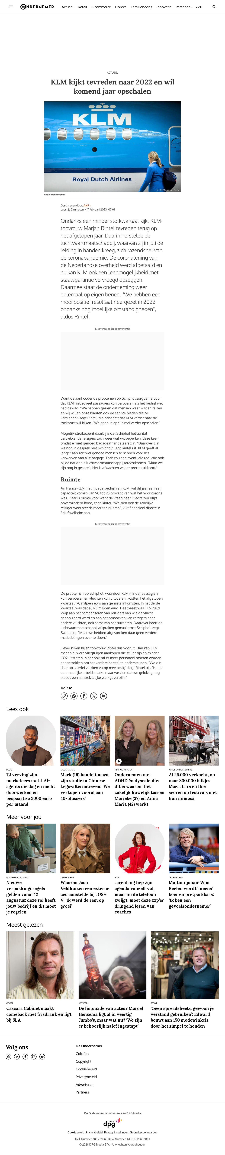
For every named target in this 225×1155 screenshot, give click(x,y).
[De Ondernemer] (37, 7)
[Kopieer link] (64, 695)
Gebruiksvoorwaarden (144, 1132)
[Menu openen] (10, 6)
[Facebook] (25, 1056)
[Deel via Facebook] (83, 695)
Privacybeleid (94, 1132)
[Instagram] (34, 1056)
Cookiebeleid (76, 1132)
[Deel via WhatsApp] (74, 695)
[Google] (8, 1056)
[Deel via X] (93, 695)
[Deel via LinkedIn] (103, 695)
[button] (116, 1132)
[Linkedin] (17, 1056)
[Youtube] (42, 1056)
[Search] (214, 6)
